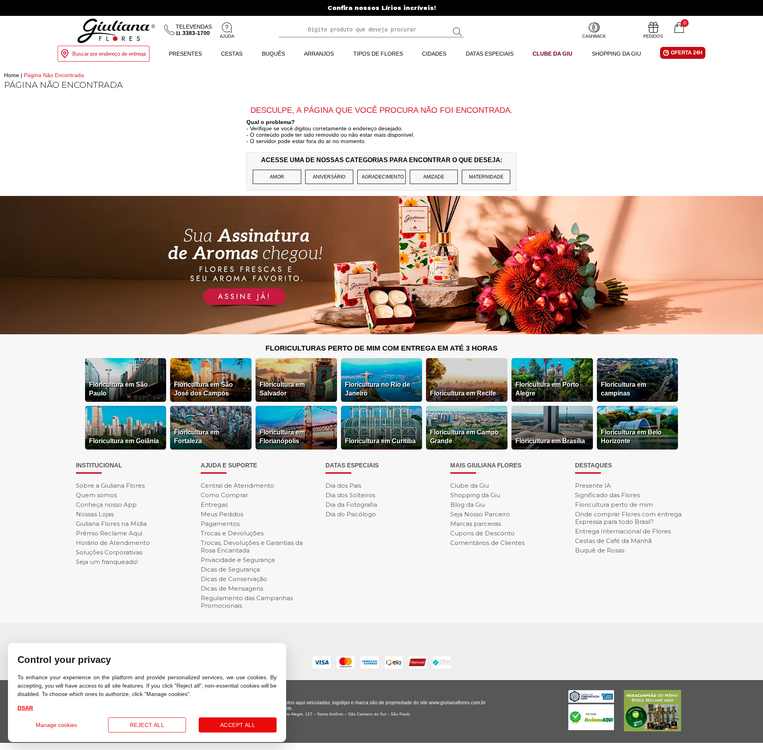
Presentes (185, 53)
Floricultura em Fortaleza (196, 436)
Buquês (273, 53)
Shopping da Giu (616, 53)
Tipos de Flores (378, 53)
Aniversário (329, 177)
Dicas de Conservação (234, 579)
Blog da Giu (467, 504)
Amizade (433, 177)
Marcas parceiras (475, 523)
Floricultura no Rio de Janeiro (377, 389)
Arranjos (319, 53)
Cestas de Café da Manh (613, 541)
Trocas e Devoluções (232, 533)
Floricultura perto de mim (614, 504)
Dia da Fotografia (351, 504)
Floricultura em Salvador (282, 389)
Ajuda (227, 36)
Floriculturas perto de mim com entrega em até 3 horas (381, 348)
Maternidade (486, 177)
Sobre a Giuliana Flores (110, 485)
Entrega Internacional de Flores (623, 531)
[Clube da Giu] (381, 332)
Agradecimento (383, 177)
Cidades (434, 53)
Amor (277, 177)
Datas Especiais (489, 53)
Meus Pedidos (222, 514)
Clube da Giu (552, 53)
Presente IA (593, 485)
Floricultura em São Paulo (118, 389)
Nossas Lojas (95, 514)
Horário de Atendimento (113, 543)
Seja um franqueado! (107, 562)
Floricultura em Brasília (550, 441)
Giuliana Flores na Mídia (111, 523)
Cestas (231, 53)
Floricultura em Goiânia (124, 441)
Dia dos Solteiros (350, 495)
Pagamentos (220, 523)
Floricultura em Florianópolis (282, 436)
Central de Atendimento (237, 485)
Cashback (594, 36)
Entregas (214, 504)
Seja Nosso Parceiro (480, 514)
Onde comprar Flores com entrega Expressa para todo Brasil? (628, 517)
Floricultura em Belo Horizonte (631, 436)
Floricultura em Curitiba (380, 441)
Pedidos (653, 36)
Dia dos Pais (343, 485)
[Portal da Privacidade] (591, 700)
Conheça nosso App (106, 504)
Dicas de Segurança (230, 569)
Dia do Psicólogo (350, 514)
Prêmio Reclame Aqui (109, 533)
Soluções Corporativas (109, 552)
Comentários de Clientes (487, 543)
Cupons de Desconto (482, 533)
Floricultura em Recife (463, 393)
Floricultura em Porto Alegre (547, 389)
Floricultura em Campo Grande (464, 436)
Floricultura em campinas (623, 389)
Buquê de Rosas (599, 550)
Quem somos (96, 495)
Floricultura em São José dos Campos (203, 389)
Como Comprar (224, 495)
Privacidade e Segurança (238, 560)
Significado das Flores (607, 495)
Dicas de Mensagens (232, 588)
